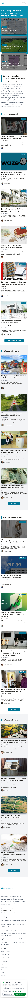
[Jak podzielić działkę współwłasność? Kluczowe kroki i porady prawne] (14, 842)
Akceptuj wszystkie (20, 994)
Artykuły (4, 917)
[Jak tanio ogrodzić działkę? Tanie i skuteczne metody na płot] (14, 198)
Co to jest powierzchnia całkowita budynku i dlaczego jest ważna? (12, 66)
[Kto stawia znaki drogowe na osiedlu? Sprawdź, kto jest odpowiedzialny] (14, 402)
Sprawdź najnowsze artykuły (14, 340)
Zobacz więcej (14, 503)
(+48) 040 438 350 (7, 910)
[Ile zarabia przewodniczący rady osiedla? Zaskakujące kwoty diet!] (14, 476)
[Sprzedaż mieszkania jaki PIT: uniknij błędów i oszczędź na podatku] (14, 565)
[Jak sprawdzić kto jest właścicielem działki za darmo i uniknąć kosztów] (14, 731)
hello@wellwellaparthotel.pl (10, 912)
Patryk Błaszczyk (8, 425)
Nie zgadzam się (8, 994)
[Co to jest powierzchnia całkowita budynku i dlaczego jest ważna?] (14, 61)
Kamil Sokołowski (8, 497)
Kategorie (4, 961)
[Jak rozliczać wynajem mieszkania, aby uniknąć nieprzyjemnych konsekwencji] (14, 679)
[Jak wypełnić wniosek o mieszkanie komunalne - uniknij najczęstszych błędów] (14, 271)
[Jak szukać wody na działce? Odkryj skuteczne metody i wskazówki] (14, 767)
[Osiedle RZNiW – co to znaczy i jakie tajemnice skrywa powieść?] (14, 126)
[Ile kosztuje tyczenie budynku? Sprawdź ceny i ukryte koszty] (14, 235)
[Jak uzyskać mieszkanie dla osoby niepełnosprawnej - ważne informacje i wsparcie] (14, 640)
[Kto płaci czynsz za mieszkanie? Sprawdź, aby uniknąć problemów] (14, 529)
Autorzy (3, 948)
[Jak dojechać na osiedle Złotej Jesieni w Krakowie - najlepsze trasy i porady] (14, 161)
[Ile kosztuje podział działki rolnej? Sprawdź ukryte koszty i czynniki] (14, 44)
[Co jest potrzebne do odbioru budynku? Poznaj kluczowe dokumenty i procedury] (14, 310)
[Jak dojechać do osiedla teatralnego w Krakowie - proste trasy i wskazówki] (14, 364)
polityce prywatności (16, 991)
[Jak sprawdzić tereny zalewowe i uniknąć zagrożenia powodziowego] (14, 26)
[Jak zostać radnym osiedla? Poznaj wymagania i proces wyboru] (14, 439)
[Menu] (23, 3)
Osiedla (3, 964)
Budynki (3, 969)
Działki (2, 972)
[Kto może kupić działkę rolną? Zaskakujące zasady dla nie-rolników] (14, 804)
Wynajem (3, 975)
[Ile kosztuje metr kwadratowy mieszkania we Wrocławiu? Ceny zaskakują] (14, 602)
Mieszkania (4, 967)
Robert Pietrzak (7, 387)
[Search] (25, 3)
